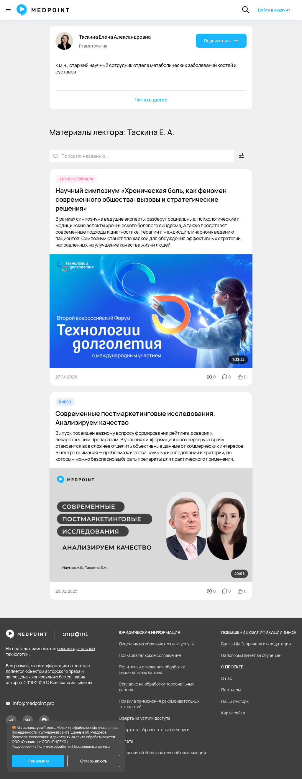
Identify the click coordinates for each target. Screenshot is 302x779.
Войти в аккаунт (274, 10)
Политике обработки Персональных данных (73, 746)
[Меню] (8, 10)
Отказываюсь (93, 761)
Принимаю (38, 761)
